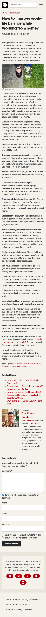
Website (5, 524)
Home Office (22, 364)
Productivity (31, 364)
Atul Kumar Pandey (30, 421)
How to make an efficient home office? (24, 392)
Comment (7, 471)
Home (4, 13)
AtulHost (34, 424)
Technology (14, 13)
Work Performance (19, 366)
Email (5, 514)
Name (5, 503)
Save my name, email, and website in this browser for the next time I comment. (23, 536)
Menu (41, 5)
